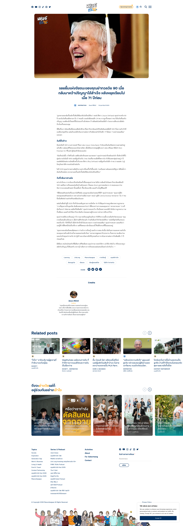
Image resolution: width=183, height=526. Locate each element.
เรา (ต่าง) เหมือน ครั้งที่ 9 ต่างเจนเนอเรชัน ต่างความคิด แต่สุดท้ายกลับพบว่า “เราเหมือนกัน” (45, 426)
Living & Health (36, 464)
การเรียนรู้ (103, 257)
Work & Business (99, 369)
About (87, 453)
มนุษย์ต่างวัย (114, 257)
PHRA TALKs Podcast (57, 464)
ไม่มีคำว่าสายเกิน (109, 262)
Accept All (158, 518)
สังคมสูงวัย (71, 262)
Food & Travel (36, 467)
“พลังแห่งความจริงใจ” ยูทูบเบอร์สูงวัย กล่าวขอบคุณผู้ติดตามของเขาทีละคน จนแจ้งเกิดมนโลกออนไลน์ (136, 363)
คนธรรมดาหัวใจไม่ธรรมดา (58, 493)
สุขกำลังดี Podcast (56, 485)
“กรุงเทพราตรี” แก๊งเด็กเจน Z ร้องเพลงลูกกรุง (107, 427)
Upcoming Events (126, 7)
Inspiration (82, 105)
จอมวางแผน (54, 453)
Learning (67, 257)
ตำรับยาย (53, 488)
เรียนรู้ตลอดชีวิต (94, 262)
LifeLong (77, 257)
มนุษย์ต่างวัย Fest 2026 (38, 473)
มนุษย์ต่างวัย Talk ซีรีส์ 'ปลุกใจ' (60, 490)
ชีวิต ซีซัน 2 (54, 482)
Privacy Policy (147, 502)
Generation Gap (112, 422)
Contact (88, 460)
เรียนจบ (82, 262)
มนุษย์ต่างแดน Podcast (58, 479)
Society (34, 366)
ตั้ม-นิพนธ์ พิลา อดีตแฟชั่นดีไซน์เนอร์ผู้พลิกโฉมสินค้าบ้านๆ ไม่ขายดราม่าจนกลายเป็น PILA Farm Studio (106, 363)
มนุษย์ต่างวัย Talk (56, 456)
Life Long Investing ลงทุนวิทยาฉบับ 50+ (63, 461)
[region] (158, 512)
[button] (150, 333)
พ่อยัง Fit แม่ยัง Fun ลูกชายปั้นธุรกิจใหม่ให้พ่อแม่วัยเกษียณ (169, 426)
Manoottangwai (90, 257)
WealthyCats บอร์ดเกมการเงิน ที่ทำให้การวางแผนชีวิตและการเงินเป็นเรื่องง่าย (75, 363)
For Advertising (91, 456)
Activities (89, 449)
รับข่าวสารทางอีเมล (127, 454)
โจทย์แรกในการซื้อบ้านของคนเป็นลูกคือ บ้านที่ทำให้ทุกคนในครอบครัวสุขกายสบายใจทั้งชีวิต (168, 363)
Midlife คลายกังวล (56, 459)
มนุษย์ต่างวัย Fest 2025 (38, 476)
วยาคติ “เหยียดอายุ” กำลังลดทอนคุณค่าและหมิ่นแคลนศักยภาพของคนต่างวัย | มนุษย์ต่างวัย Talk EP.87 (76, 426)
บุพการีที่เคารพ (55, 473)
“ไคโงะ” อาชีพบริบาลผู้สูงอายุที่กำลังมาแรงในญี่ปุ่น (43, 361)
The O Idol (54, 470)
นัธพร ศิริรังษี (74, 301)
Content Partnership (162, 369)
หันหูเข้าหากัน (55, 476)
